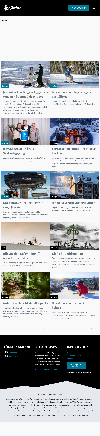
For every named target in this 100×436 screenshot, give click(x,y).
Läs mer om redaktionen (46, 369)
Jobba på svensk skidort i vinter (73, 203)
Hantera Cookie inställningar (79, 372)
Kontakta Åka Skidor (75, 356)
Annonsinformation (75, 353)
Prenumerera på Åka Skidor (76, 365)
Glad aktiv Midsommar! (68, 254)
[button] (78, 8)
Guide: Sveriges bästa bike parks (25, 303)
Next (93, 329)
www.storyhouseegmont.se (84, 411)
